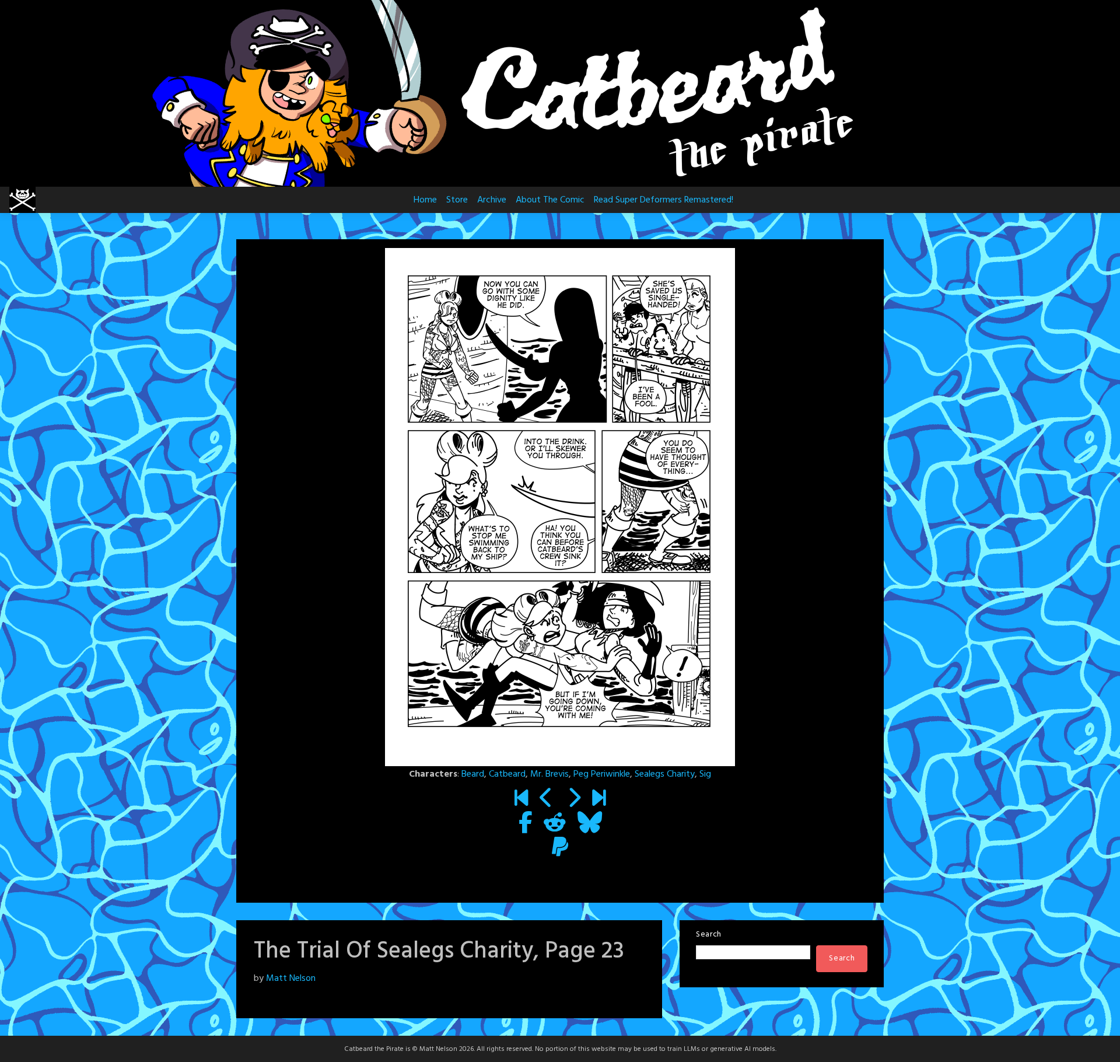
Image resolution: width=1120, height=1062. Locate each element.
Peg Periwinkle (601, 774)
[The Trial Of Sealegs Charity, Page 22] (546, 799)
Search (709, 934)
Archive (491, 200)
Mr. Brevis (549, 774)
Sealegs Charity (665, 774)
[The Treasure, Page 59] (599, 799)
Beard (472, 774)
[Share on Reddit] (555, 824)
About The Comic (550, 200)
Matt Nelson (291, 978)
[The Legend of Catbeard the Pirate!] (521, 799)
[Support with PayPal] (560, 848)
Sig (705, 774)
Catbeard (507, 774)
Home (425, 200)
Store (457, 200)
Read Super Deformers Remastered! (663, 200)
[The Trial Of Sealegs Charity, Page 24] (573, 799)
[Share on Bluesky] (590, 824)
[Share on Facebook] (525, 824)
